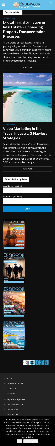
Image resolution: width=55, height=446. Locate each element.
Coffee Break (9, 18)
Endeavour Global (15, 383)
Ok (19, 441)
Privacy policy (30, 441)
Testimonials (12, 414)
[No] (51, 431)
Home (9, 378)
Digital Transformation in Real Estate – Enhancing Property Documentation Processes (24, 29)
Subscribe (11, 393)
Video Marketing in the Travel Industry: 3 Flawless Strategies (25, 133)
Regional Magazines (16, 399)
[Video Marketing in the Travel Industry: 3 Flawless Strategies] (27, 96)
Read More (27, 67)
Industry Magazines (15, 404)
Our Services (12, 409)
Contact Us (11, 388)
